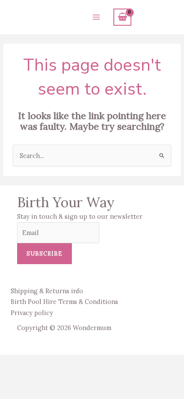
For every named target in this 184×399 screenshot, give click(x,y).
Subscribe (44, 253)
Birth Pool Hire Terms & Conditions (64, 302)
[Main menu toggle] (96, 17)
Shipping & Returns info (47, 291)
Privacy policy (32, 313)
